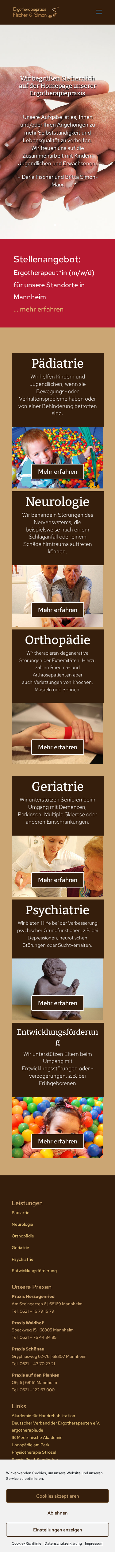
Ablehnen (58, 1513)
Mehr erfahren (57, 472)
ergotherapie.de (27, 1430)
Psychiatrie (22, 1259)
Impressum (94, 1543)
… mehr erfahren (38, 309)
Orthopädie (23, 1236)
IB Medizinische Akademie (37, 1437)
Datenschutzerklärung (63, 1543)
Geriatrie (20, 1247)
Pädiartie (20, 1212)
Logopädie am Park (30, 1445)
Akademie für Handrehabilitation (43, 1415)
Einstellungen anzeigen (57, 1530)
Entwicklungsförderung (34, 1270)
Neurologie (22, 1224)
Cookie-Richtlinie (26, 1543)
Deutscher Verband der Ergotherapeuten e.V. (56, 1423)
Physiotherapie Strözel (34, 1452)
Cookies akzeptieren (57, 1496)
